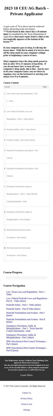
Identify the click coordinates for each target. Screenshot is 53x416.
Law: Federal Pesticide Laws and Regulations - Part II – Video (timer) (20, 115)
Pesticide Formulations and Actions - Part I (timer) (22, 154)
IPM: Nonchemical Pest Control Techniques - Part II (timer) (19, 252)
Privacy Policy (26, 398)
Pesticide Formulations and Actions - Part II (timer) (22, 172)
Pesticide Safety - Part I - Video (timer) (21, 130)
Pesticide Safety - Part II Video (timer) (21, 140)
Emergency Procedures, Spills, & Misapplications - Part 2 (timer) (19, 216)
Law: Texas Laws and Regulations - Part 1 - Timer (22, 97)
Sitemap (26, 410)
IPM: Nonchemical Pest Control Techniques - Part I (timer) (19, 234)
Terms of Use (26, 404)
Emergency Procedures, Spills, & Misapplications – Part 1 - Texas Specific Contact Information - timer (22, 194)
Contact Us (26, 393)
